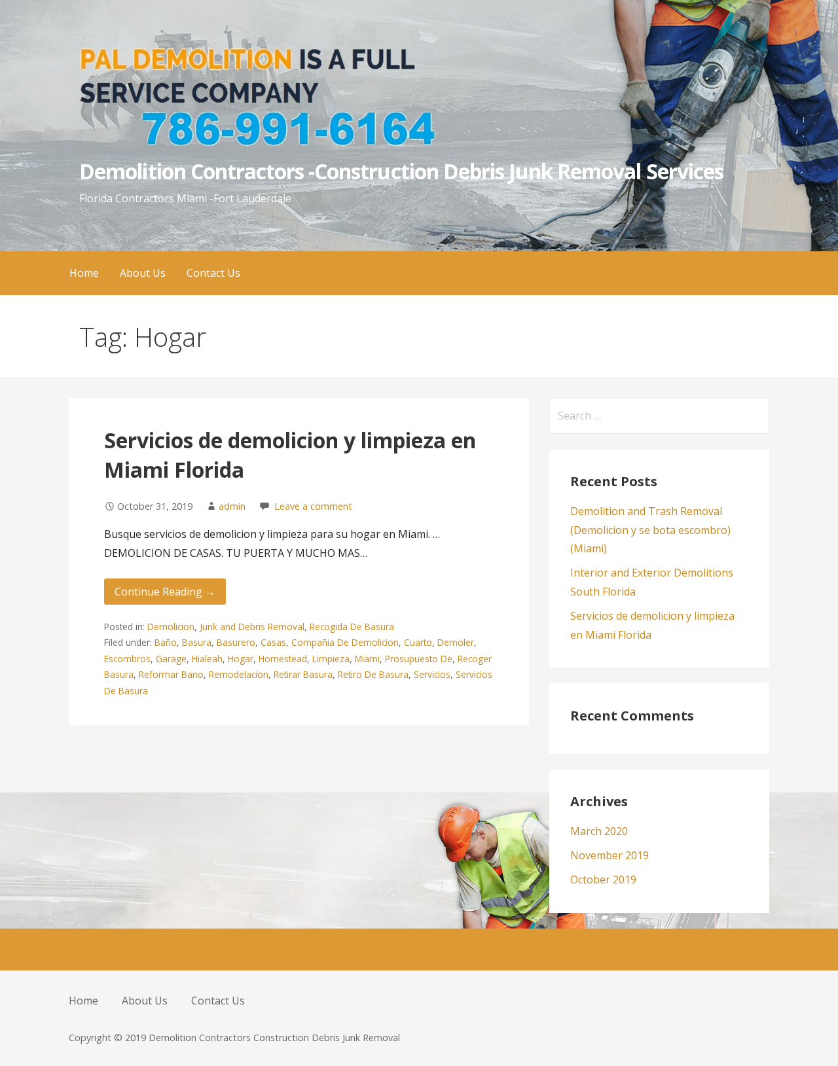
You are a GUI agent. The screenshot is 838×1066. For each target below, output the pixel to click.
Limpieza (331, 658)
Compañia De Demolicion (345, 642)
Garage (171, 658)
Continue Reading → (165, 591)
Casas (273, 642)
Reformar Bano (171, 674)
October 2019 (603, 879)
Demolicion (170, 626)
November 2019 (609, 855)
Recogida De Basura (352, 626)
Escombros (127, 658)
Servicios (432, 674)
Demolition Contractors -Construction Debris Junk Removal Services (401, 171)
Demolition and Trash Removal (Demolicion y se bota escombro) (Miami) (650, 530)
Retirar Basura (303, 674)
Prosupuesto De (418, 658)
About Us (143, 273)
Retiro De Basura (373, 674)
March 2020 (599, 831)
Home (84, 273)
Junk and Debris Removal (252, 626)
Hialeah (207, 658)
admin (232, 506)
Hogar (240, 658)
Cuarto (418, 642)
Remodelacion (238, 674)
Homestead (283, 658)
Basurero (236, 642)
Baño (166, 642)
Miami (367, 658)
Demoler (455, 642)
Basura (196, 642)
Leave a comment (313, 506)
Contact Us (213, 273)
